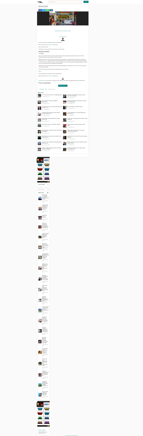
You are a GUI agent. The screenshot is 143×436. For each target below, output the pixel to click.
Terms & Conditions (42, 430)
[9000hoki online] (47, 169)
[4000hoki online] (40, 178)
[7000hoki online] (40, 169)
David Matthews (41, 80)
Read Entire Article (62, 85)
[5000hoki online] (47, 409)
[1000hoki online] (40, 409)
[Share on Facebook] (40, 10)
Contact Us (44, 429)
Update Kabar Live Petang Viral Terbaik (63, 30)
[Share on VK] (51, 10)
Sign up (39, 71)
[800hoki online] (40, 174)
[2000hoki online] (47, 174)
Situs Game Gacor (63, 36)
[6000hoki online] (47, 178)
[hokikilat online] (47, 160)
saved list (50, 44)
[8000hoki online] (40, 160)
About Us (40, 429)
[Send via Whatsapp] (47, 10)
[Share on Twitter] (44, 10)
